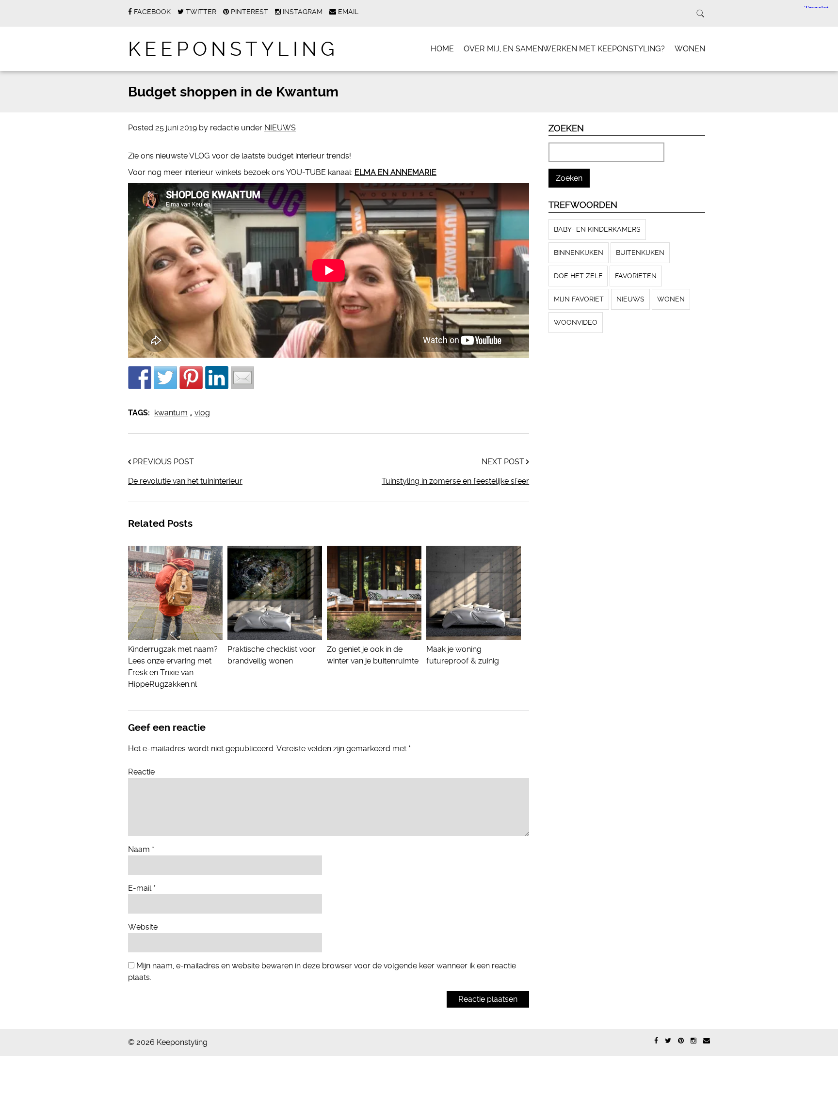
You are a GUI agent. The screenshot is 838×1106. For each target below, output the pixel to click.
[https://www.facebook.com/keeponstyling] (656, 1041)
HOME (442, 48)
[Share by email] (242, 377)
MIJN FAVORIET (579, 299)
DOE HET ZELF (578, 276)
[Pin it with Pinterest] (191, 377)
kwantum (171, 412)
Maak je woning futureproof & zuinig (462, 655)
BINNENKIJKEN (578, 252)
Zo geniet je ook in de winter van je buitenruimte (373, 655)
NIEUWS (280, 127)
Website (143, 927)
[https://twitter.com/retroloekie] (668, 1041)
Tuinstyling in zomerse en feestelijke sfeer (455, 481)
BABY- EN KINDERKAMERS (597, 229)
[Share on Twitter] (165, 377)
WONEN (690, 48)
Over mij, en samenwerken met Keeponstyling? (564, 48)
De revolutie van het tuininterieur (185, 481)
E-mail (142, 888)
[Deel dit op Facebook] (139, 377)
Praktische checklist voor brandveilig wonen (271, 655)
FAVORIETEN (636, 276)
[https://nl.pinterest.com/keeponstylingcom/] (681, 1041)
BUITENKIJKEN (640, 252)
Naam (141, 849)
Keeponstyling (233, 49)
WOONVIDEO (575, 322)
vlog (202, 412)
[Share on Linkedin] (216, 377)
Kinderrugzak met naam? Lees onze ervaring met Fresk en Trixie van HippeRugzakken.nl (173, 667)
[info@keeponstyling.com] (706, 1041)
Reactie (141, 771)
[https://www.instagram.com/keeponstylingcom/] (693, 1041)
